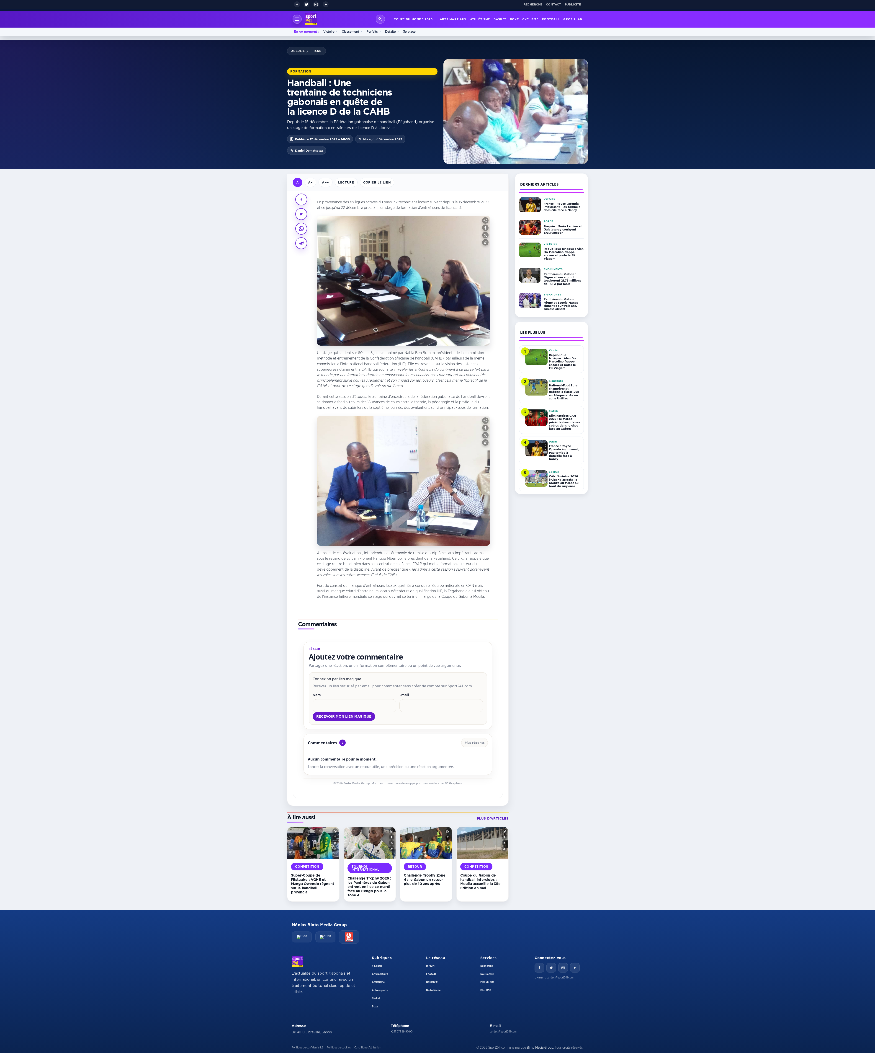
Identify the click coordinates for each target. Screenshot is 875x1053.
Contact (553, 4)
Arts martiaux (453, 19)
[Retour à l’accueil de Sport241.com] (311, 19)
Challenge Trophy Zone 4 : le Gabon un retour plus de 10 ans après (424, 879)
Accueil (298, 50)
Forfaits (372, 31)
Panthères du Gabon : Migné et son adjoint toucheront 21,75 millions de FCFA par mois (562, 278)
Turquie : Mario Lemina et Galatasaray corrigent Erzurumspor (563, 229)
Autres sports (380, 990)
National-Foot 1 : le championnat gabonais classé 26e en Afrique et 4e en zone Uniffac (564, 392)
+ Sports (377, 966)
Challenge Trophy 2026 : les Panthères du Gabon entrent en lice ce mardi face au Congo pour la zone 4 (369, 886)
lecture (346, 182)
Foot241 (431, 974)
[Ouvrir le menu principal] (297, 19)
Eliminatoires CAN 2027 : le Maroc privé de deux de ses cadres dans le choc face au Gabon (564, 422)
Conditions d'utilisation (367, 1047)
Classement (350, 31)
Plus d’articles (493, 818)
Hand (317, 50)
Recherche (533, 4)
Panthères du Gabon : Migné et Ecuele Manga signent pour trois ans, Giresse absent (561, 304)
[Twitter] (551, 968)
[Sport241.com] (297, 961)
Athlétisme (480, 19)
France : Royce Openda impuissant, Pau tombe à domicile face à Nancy (562, 207)
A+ (310, 182)
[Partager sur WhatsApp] (301, 229)
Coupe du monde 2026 (413, 19)
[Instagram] (316, 4)
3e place (409, 31)
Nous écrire (487, 974)
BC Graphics (453, 783)
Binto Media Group (356, 783)
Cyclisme (530, 19)
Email (404, 694)
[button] (485, 220)
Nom (317, 694)
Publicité (573, 4)
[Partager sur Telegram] (301, 243)
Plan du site (487, 982)
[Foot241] (325, 936)
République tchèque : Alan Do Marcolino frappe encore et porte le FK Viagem (564, 253)
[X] (306, 4)
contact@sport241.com (560, 977)
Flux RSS (485, 990)
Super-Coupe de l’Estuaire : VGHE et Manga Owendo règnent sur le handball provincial (312, 883)
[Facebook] (297, 4)
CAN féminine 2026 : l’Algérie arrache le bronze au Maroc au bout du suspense (564, 481)
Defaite (390, 31)
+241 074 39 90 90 (401, 1031)
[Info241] (302, 936)
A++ (325, 182)
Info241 (430, 966)
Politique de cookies (339, 1047)
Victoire (329, 31)
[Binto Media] (349, 937)
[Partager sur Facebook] (301, 199)
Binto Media (433, 990)
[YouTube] (326, 4)
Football (551, 19)
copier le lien (377, 182)
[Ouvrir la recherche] (380, 19)
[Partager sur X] (301, 214)
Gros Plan (572, 19)
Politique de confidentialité (307, 1047)
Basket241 (432, 982)
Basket (500, 19)
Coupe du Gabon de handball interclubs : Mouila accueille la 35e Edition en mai (480, 881)
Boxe (514, 19)
